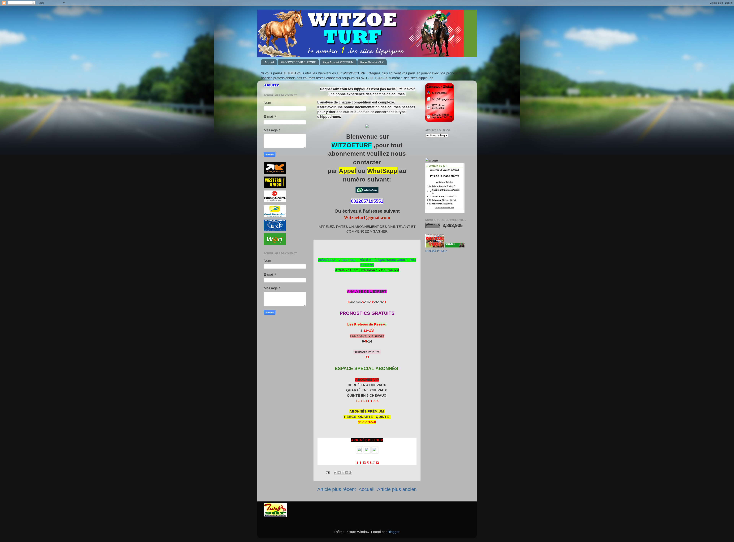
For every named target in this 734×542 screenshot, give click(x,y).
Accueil (269, 62)
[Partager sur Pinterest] (350, 472)
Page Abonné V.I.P (372, 62)
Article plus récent (336, 489)
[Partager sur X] (343, 472)
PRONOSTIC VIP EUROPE (298, 62)
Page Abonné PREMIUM (338, 62)
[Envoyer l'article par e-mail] (327, 472)
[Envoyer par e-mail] (336, 472)
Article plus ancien (397, 489)
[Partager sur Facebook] (346, 472)
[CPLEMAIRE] (454, 246)
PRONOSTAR (436, 251)
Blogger (393, 532)
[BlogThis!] (339, 472)
